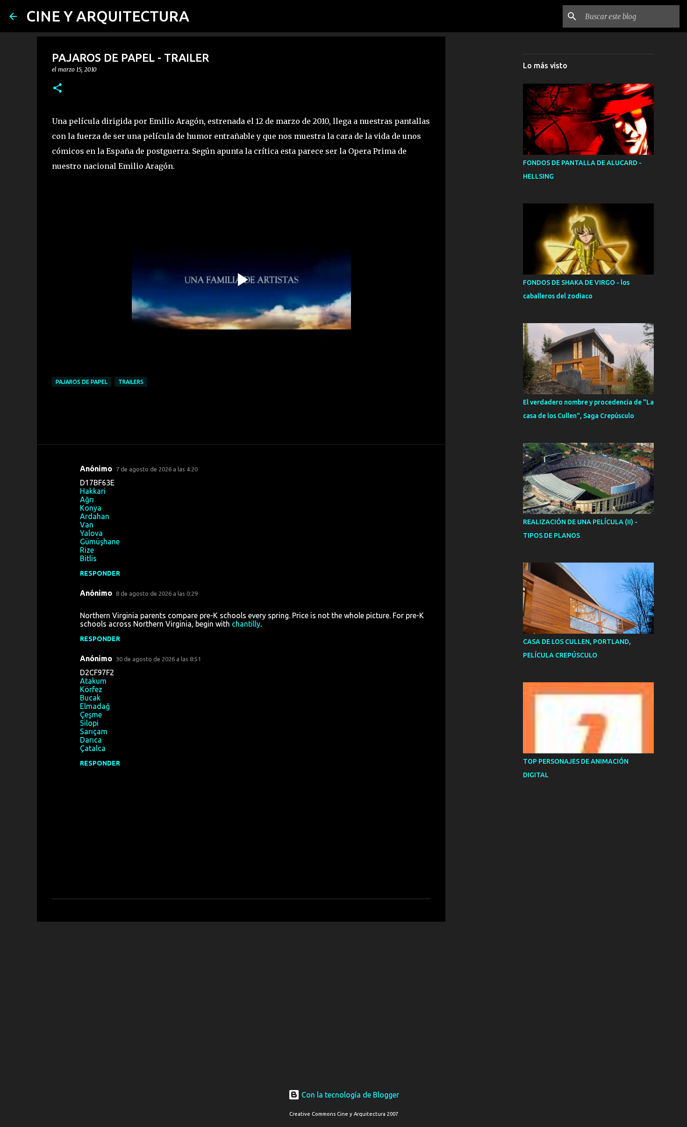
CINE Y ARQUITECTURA (107, 15)
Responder (100, 573)
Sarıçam (93, 731)
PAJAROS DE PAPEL (81, 382)
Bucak (90, 698)
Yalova (91, 533)
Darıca (91, 740)
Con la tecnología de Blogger (349, 1095)
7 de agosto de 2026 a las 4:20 (157, 469)
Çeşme (91, 714)
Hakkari (93, 491)
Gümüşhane (100, 541)
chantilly (246, 624)
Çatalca (93, 748)
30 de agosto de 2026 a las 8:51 (158, 659)
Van (86, 524)
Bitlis (88, 558)
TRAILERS (130, 382)
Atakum (93, 681)
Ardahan (94, 516)
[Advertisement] (241, 1001)
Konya (90, 508)
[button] (57, 88)
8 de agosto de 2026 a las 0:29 (157, 593)
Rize (87, 550)
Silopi (89, 723)
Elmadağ (95, 706)
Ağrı (87, 499)
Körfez (91, 689)
